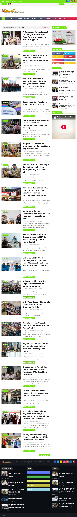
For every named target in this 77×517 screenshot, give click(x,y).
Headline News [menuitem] (10, 18)
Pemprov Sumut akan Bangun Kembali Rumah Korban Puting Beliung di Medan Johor (36, 168)
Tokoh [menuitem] (54, 18)
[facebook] (67, 1)
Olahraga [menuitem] (21, 22)
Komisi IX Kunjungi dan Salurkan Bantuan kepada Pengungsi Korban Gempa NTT (16, 498)
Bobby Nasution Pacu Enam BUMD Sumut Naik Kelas (35, 103)
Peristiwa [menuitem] (47, 18)
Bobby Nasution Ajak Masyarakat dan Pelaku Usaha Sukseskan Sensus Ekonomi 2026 (36, 215)
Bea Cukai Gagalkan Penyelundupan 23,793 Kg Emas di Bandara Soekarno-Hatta (67, 82)
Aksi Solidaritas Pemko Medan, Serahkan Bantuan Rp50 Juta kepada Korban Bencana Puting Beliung (34, 82)
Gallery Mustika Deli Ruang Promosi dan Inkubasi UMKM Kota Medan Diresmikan (36, 437)
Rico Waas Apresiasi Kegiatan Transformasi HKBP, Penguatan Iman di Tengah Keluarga (36, 124)
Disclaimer (21, 1)
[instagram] (72, 1)
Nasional (31, 481)
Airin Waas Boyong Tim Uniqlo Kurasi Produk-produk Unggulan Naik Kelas (36, 304)
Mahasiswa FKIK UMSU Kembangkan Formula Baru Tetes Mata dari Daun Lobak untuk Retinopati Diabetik (35, 262)
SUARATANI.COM (12, 515)
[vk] (69, 60)
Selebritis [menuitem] (13, 22)
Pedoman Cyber (13, 1)
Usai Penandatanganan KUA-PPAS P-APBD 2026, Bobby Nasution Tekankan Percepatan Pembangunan (35, 192)
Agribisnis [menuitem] (19, 18)
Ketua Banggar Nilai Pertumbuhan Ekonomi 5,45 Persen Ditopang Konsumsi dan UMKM (67, 90)
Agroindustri (33, 473)
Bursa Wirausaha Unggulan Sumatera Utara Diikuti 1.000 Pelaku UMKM (36, 325)
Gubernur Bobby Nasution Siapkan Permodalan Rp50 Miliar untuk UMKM (34, 283)
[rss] (58, 56)
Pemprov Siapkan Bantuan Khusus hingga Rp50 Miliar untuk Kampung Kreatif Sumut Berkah (35, 238)
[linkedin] (70, 462)
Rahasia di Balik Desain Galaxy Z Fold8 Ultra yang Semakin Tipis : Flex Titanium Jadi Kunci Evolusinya (67, 73)
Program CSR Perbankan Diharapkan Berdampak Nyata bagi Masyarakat (36, 146)
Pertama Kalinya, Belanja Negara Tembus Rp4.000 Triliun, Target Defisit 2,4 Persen (67, 105)
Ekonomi (31, 477)
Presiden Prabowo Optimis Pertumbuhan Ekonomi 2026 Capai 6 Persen (66, 98)
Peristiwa (31, 485)
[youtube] (58, 63)
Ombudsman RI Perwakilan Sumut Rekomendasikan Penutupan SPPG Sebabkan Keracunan (35, 371)
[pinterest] (74, 1)
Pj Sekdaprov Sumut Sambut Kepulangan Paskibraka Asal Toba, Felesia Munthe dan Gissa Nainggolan (35, 36)
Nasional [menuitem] (26, 18)
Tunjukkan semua (45, 27)
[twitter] (69, 1)
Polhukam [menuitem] (5, 22)
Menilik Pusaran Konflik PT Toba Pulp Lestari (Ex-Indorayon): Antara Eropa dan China (31, 4)
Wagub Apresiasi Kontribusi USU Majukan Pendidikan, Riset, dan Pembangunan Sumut (35, 347)
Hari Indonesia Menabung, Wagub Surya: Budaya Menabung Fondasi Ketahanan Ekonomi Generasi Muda (36, 415)
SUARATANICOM (27, 42)
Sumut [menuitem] (40, 18)
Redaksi (7, 1)
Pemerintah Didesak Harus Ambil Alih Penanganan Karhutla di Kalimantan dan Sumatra (15, 474)
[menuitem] (3, 18)
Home (3, 1)
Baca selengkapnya (28, 50)
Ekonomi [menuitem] (34, 18)
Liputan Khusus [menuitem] (62, 18)
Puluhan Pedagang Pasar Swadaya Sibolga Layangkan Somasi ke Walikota (35, 393)
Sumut (31, 489)
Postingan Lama (44, 455)
